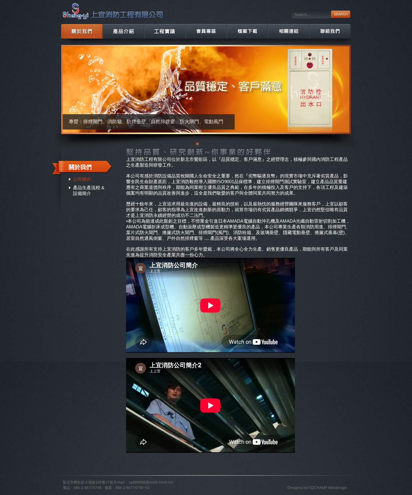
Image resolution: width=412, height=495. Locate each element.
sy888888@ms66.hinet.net (151, 482)
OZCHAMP (318, 488)
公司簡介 (82, 179)
